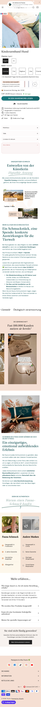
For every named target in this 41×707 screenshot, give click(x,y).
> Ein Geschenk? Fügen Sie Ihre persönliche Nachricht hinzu (20, 77)
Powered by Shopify (17, 698)
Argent (5, 61)
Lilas (30, 71)
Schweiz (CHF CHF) (32, 687)
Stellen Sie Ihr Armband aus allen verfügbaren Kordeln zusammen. (11, 84)
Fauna (9, 698)
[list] (20, 30)
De (19, 687)
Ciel (14, 71)
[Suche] (33, 7)
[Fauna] (20, 7)
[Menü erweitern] (2, 7)
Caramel (5, 71)
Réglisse (22, 71)
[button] (37, 7)
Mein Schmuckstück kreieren (20, 642)
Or (14, 61)
